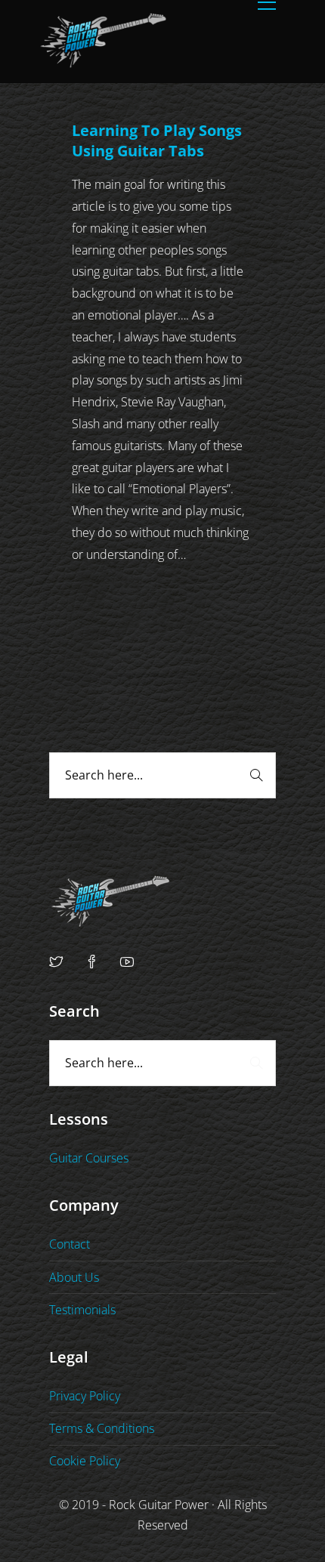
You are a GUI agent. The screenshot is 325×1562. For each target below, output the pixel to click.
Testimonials (82, 1309)
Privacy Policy (84, 1396)
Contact (69, 1244)
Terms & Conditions (101, 1428)
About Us (74, 1277)
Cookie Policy (84, 1460)
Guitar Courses (88, 1158)
